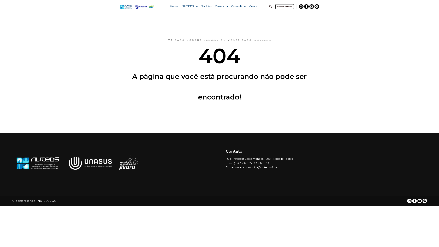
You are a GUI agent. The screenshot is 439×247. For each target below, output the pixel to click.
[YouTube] (311, 6)
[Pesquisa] (271, 6)
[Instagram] (301, 6)
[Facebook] (306, 6)
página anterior (262, 40)
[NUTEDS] (137, 6)
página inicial (211, 40)
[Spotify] (317, 6)
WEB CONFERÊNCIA (284, 7)
